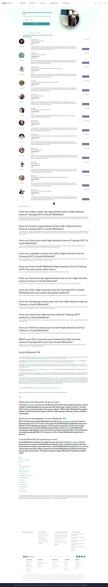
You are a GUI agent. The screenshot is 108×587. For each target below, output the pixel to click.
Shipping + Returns (78, 563)
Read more (85, 585)
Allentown (76, 357)
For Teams (54, 563)
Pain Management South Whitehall (61, 535)
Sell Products (40, 566)
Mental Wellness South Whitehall (61, 542)
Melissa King (34, 175)
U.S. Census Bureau (29, 364)
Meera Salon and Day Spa (57, 379)
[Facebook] (79, 556)
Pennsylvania (43, 357)
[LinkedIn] (84, 556)
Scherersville (48, 374)
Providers (66, 3)
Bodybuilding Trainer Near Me (43, 534)
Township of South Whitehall (24, 459)
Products (32, 3)
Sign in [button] (100, 3)
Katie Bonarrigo (34, 134)
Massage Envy (72, 381)
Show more (40, 543)
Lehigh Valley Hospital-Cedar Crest (57, 377)
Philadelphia (58, 360)
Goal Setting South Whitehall (60, 540)
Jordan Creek (78, 365)
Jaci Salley (33, 80)
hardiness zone (50, 369)
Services (22, 3)
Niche (20, 464)
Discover (42, 3)
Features (39, 561)
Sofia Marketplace (67, 319)
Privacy (76, 568)
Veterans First (28, 569)
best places (73, 442)
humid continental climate (37, 369)
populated (66, 421)
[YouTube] (82, 556)
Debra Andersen (34, 39)
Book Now (86, 49)
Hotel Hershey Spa (32, 383)
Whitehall (31, 405)
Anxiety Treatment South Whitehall (61, 534)
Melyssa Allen (34, 189)
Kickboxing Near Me (42, 537)
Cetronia (33, 372)
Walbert (69, 374)
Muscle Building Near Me (42, 539)
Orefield (28, 374)
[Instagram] (77, 556)
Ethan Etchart (34, 53)
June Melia (33, 108)
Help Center (77, 561)
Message (87, 39)
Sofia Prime (38, 308)
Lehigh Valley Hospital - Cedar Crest (26, 475)
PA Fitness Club (26, 380)
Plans (53, 568)
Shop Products (29, 564)
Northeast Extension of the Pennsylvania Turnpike (35, 362)
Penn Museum (36, 387)
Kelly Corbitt (34, 148)
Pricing (39, 564)
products (41, 319)
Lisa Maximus (34, 162)
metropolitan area (50, 358)
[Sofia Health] (6, 3)
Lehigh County (37, 357)
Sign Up (27, 563)
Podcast (66, 569)
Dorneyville (43, 372)
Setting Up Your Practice (42, 563)
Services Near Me (29, 566)
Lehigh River (26, 367)
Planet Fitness (21, 479)
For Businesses (55, 564)
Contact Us (77, 564)
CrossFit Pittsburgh (71, 380)
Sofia (64, 217)
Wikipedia (21, 461)
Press (66, 566)
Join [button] (105, 3)
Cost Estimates (29, 571)
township (32, 357)
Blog (65, 568)
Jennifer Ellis (34, 94)
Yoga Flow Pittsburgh (39, 381)
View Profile (21, 46)
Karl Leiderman (34, 120)
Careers (66, 563)
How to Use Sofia (29, 561)
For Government (55, 566)
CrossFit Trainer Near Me (43, 535)
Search (36, 23)
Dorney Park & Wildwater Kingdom (54, 362)
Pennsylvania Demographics (24, 466)
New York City (76, 360)
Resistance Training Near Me (43, 541)
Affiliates (66, 564)
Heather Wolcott (35, 67)
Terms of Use (77, 566)
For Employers (54, 3)
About (66, 561)
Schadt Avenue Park (56, 387)
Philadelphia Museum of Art (45, 387)
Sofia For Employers (55, 561)
